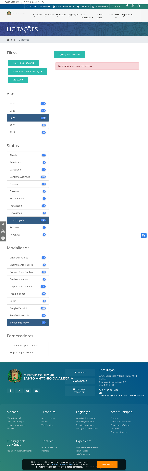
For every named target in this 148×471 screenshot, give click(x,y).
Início (12, 39)
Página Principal (14, 418)
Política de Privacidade (62, 464)
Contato (81, 372)
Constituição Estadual (85, 418)
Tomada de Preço (27, 71)
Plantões (45, 450)
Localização (80, 381)
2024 (17, 79)
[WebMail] (36, 391)
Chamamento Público (120, 425)
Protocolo (115, 418)
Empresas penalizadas (22, 352)
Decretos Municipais (85, 425)
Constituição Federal (85, 421)
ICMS (111, 14)
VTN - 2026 (100, 16)
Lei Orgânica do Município (87, 428)
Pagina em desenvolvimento (19, 450)
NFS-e (117, 16)
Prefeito (45, 421)
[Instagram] (138, 5)
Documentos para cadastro (24, 345)
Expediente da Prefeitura (87, 447)
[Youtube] (133, 5)
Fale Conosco (82, 450)
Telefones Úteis (83, 454)
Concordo (107, 464)
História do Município (16, 425)
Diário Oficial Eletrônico (121, 421)
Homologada (22, 63)
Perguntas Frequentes (80, 390)
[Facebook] (127, 5)
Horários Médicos (49, 447)
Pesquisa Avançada (70, 54)
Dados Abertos (48, 418)
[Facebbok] (10, 391)
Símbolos (11, 428)
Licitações (115, 428)
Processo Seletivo (119, 432)
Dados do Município (15, 421)
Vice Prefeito (47, 425)
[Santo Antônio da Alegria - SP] (16, 13)
